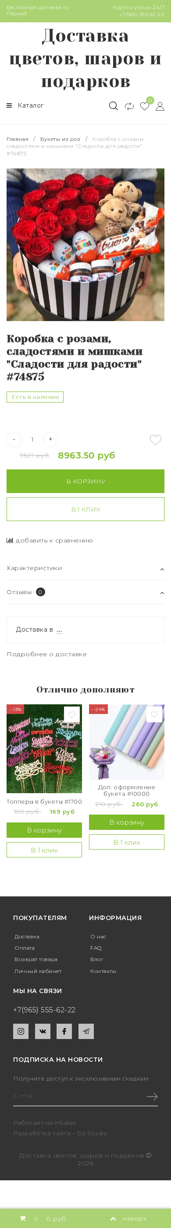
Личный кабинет (37, 971)
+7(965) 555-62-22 (142, 14)
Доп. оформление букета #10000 (127, 791)
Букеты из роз (60, 139)
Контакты (103, 971)
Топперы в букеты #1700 (44, 801)
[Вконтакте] (42, 1031)
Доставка (26, 936)
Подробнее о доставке (47, 654)
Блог (96, 959)
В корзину (85, 481)
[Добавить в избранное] (155, 440)
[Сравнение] (125, 105)
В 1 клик (85, 509)
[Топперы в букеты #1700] (44, 748)
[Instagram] (20, 1031)
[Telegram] (86, 1031)
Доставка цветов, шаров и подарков (85, 58)
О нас (98, 936)
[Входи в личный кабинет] (156, 105)
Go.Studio (92, 1133)
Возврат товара (35, 959)
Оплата (24, 948)
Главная (18, 139)
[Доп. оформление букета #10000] (126, 742)
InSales (65, 1122)
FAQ (96, 948)
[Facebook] (64, 1031)
